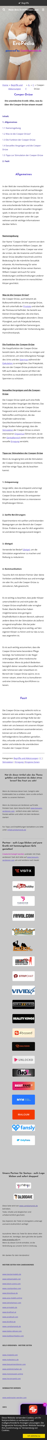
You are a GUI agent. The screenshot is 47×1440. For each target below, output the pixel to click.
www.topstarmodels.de (11, 1274)
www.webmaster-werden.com (14, 1397)
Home (5, 85)
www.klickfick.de (9, 1322)
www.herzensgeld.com (11, 1378)
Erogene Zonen (32, 761)
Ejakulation (7, 363)
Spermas (24, 359)
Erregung (15, 441)
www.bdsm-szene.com (11, 1284)
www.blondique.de (10, 1293)
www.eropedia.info (10, 1239)
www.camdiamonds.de (28, 1206)
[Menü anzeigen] (43, 9)
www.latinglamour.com (11, 1303)
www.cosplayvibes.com (11, 1288)
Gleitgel (26, 549)
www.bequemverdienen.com (14, 1364)
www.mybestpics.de (10, 1359)
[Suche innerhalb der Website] (4, 9)
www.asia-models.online (12, 1298)
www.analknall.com (10, 1317)
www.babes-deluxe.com (12, 1331)
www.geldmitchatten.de (12, 1369)
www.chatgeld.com (10, 1355)
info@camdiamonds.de (16, 830)
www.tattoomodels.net (11, 1279)
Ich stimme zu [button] (34, 1436)
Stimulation (7, 429)
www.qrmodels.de (9, 1307)
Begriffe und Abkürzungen (26, 758)
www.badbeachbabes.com (13, 1336)
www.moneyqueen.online (12, 1374)
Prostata (27, 306)
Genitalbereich (14, 437)
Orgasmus (20, 433)
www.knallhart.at (9, 1312)
